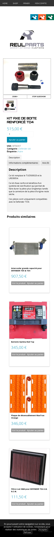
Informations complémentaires (23, 162)
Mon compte (41, 3)
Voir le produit (18, 283)
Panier (26, 3)
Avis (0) (45, 162)
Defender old (25, 148)
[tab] (14, 157)
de (52, 10)
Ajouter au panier (17, 139)
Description (14, 157)
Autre (20, 151)
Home (5, 3)
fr (44, 10)
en (48, 10)
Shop (15, 3)
